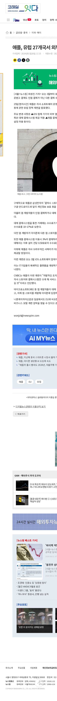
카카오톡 (15, 60)
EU (30, 381)
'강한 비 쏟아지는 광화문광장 (31, 627)
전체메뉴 (8, 20)
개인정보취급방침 (49, 667)
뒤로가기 (21, 414)
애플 (21, 381)
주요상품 (21, 667)
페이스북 (19, 60)
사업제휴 (33, 667)
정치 (44, 19)
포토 (37, 19)
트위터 (23, 60)
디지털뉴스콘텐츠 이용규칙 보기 (30, 406)
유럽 (39, 381)
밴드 (28, 60)
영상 (25, 19)
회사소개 (9, 667)
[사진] (30, 551)
